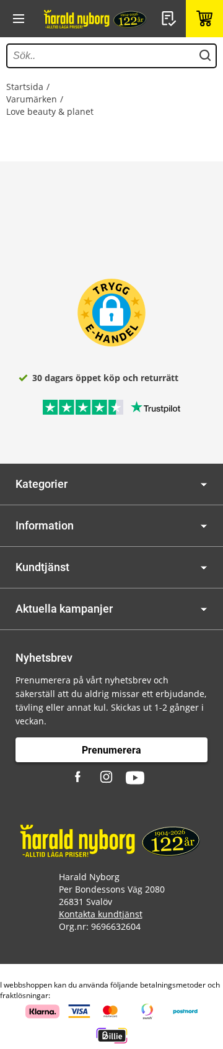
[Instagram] (107, 777)
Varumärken (31, 99)
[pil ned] (204, 484)
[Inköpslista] (170, 18)
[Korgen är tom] (204, 18)
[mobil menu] (18, 18)
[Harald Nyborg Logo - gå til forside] (96, 18)
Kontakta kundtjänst (100, 914)
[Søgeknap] (205, 55)
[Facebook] (79, 777)
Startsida (24, 86)
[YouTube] (135, 777)
